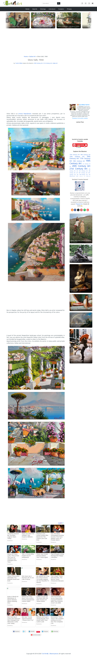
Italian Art (32, 56)
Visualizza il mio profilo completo (80, 118)
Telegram (46, 631)
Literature (52, 9)
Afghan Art (82, 176)
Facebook (17, 631)
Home (27, 9)
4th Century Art (83, 171)
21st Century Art (47, 63)
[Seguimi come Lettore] (72, 211)
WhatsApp (55, 631)
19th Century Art (80, 162)
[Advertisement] (48, 42)
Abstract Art (74, 176)
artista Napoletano (24, 114)
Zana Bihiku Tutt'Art (84, 104)
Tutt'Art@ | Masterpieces (50, 653)
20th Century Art (38, 63)
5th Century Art (83, 172)
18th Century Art (79, 161)
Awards (34, 9)
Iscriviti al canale (36, 634)
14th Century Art (85, 154)
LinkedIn (32, 631)
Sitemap (43, 9)
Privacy (69, 9)
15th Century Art (77, 156)
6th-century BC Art (84, 174)
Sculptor (61, 9)
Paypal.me (79, 204)
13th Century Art (75, 154)
